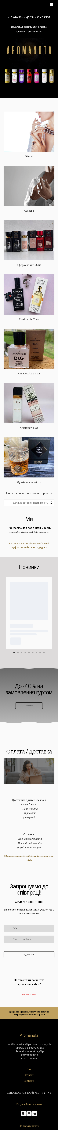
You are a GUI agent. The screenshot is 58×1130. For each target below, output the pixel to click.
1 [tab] (14, 652)
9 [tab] (44, 652)
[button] (51, 503)
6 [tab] (33, 652)
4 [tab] (25, 652)
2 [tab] (18, 652)
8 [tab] (40, 652)
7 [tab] (36, 652)
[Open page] (29, 132)
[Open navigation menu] (51, 4)
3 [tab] (21, 652)
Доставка (29, 1080)
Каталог (29, 1075)
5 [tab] (29, 652)
